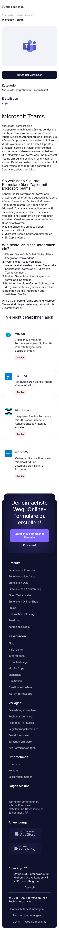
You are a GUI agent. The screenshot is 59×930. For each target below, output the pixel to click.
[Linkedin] (11, 794)
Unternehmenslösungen (23, 614)
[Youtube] (32, 794)
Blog (11, 643)
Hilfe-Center (16, 649)
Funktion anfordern (20, 687)
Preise (12, 607)
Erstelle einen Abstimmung (25, 589)
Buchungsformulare (20, 716)
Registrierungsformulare (23, 729)
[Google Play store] (27, 849)
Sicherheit (15, 674)
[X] (25, 794)
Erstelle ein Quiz (18, 582)
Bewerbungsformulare (22, 710)
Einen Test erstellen (20, 595)
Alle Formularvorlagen (22, 747)
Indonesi (30, 859)
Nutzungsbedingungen (27, 915)
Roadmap (14, 620)
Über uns (14, 764)
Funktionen (15, 681)
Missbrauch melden (20, 776)
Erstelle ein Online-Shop (23, 601)
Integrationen (17, 655)
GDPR (16, 921)
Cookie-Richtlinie (35, 921)
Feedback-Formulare (21, 722)
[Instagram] (18, 794)
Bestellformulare (19, 735)
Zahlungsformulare (20, 741)
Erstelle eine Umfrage (22, 576)
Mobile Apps (16, 668)
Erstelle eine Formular (22, 570)
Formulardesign (18, 662)
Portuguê (31, 866)
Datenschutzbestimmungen (27, 909)
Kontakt (13, 770)
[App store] (27, 834)
